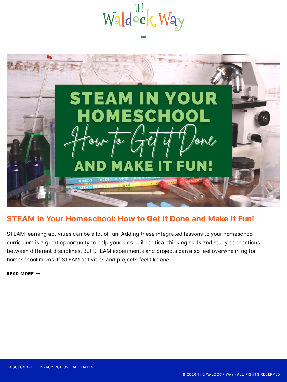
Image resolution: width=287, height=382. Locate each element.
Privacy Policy (53, 367)
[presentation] (143, 130)
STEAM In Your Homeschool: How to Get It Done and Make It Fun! (130, 218)
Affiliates (83, 367)
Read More (23, 273)
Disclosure (21, 367)
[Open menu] (143, 36)
